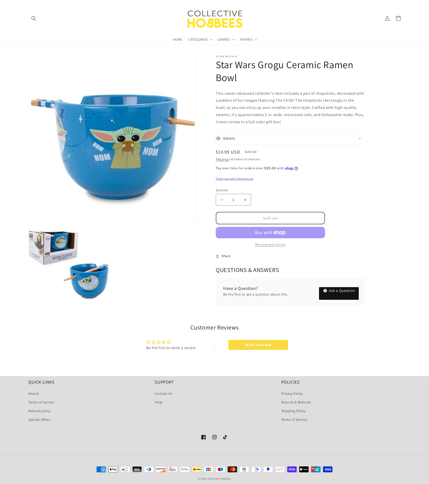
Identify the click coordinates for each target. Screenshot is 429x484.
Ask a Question (341, 290)
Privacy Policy (292, 393)
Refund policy (39, 411)
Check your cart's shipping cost (234, 179)
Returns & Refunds (296, 402)
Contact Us (163, 393)
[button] (33, 18)
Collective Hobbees (219, 478)
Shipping (222, 159)
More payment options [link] (270, 244)
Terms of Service (41, 402)
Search (33, 393)
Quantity (222, 190)
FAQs (158, 402)
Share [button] (226, 256)
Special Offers (39, 419)
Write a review (258, 344)
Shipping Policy (293, 411)
